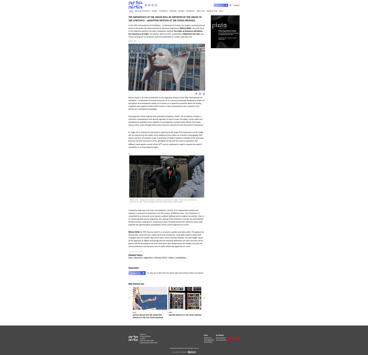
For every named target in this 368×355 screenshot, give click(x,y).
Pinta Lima (208, 338)
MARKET (154, 11)
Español (237, 5)
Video (171, 257)
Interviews (163, 11)
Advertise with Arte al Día (149, 343)
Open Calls (201, 11)
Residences (190, 11)
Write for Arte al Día (147, 340)
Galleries (173, 11)
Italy (130, 257)
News (131, 11)
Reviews (181, 11)
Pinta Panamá (220, 338)
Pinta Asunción (221, 340)
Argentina (148, 257)
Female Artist (160, 257)
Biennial (138, 257)
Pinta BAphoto (209, 340)
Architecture (212, 11)
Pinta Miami (208, 342)
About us (143, 334)
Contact (142, 338)
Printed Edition (145, 336)
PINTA (221, 11)
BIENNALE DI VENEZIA (142, 11)
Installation (180, 257)
